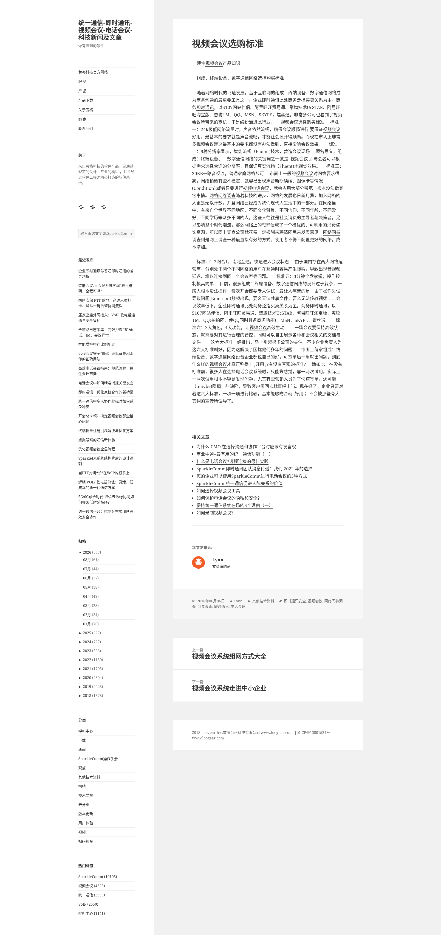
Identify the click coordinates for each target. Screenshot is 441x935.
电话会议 (238, 606)
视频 (82, 832)
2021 (87, 668)
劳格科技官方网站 (93, 72)
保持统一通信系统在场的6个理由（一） (234, 505)
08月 (87, 559)
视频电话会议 (256, 188)
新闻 (82, 749)
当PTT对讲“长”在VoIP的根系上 (104, 472)
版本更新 (85, 813)
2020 (87, 677)
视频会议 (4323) (91, 885)
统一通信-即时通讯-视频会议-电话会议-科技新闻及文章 (105, 30)
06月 (87, 578)
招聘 (82, 786)
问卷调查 (205, 606)
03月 (87, 605)
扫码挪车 (85, 841)
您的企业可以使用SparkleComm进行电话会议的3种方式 (251, 476)
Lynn (238, 601)
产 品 (82, 90)
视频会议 (214, 63)
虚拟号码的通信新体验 (96, 439)
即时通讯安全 (295, 601)
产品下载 (85, 100)
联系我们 (85, 128)
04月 (87, 596)
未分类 (83, 804)
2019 (87, 686)
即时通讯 (270, 100)
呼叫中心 (85, 731)
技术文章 (85, 795)
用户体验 (85, 822)
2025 (87, 632)
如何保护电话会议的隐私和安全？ (229, 498)
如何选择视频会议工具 (218, 491)
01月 (87, 623)
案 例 (82, 119)
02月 (87, 614)
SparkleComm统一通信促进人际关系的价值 (239, 483)
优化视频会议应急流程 (96, 449)
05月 (87, 587)
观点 (82, 767)
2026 (87, 552)
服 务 (82, 81)
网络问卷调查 (222, 196)
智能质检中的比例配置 (96, 344)
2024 (87, 641)
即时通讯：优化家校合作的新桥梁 (105, 392)
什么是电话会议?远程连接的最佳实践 (232, 461)
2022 (87, 659)
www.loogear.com (208, 738)
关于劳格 (85, 109)
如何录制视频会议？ (216, 513)
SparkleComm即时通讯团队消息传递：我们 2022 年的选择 (254, 469)
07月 (87, 568)
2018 (87, 695)
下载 (82, 740)
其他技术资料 (89, 777)
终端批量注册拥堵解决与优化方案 (105, 430)
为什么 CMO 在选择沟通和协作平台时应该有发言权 (246, 447)
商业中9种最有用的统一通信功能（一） (234, 454)
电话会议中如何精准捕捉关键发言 (105, 382)
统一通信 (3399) (91, 895)
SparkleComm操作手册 (98, 758)
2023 (87, 650)
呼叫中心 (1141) (91, 913)
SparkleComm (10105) (97, 876)
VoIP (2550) (88, 904)
